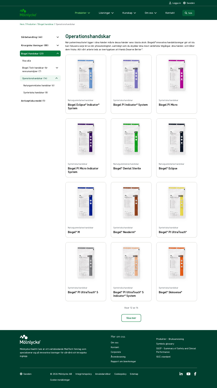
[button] (40, 37)
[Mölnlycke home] (28, 13)
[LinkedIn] (181, 374)
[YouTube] (188, 374)
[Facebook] (195, 374)
